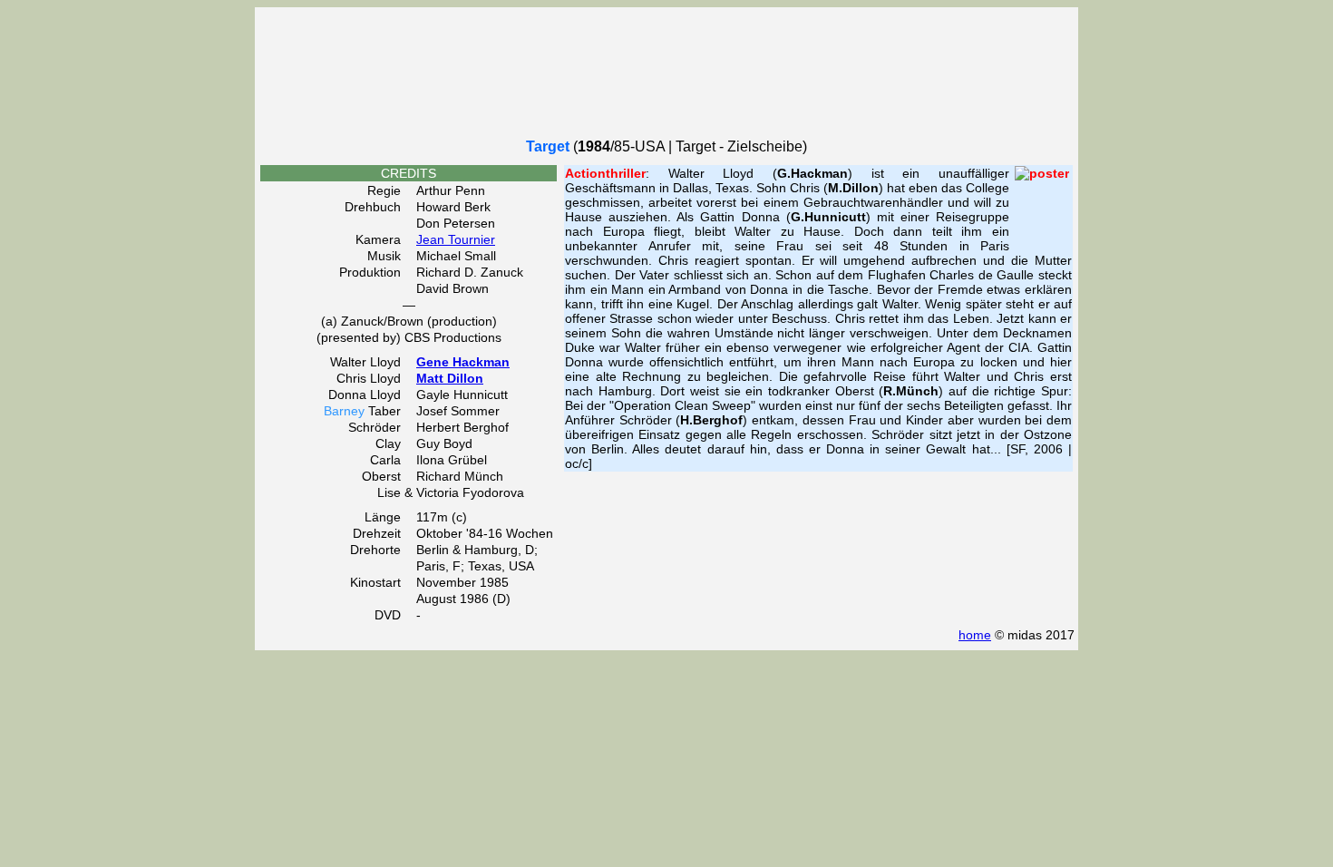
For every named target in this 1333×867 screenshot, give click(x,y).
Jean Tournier (455, 239)
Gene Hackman (463, 362)
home (974, 635)
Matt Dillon (449, 378)
